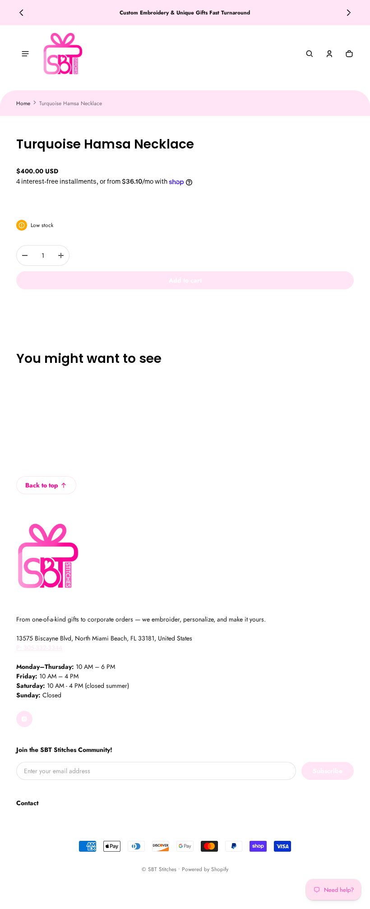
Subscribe (327, 770)
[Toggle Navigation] (25, 54)
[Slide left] (21, 12)
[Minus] (25, 255)
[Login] (329, 54)
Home (23, 103)
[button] (310, 54)
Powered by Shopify (205, 869)
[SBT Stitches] (62, 53)
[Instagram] (24, 719)
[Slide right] (349, 12)
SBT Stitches (162, 869)
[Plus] (61, 255)
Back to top (41, 485)
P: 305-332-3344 (39, 647)
